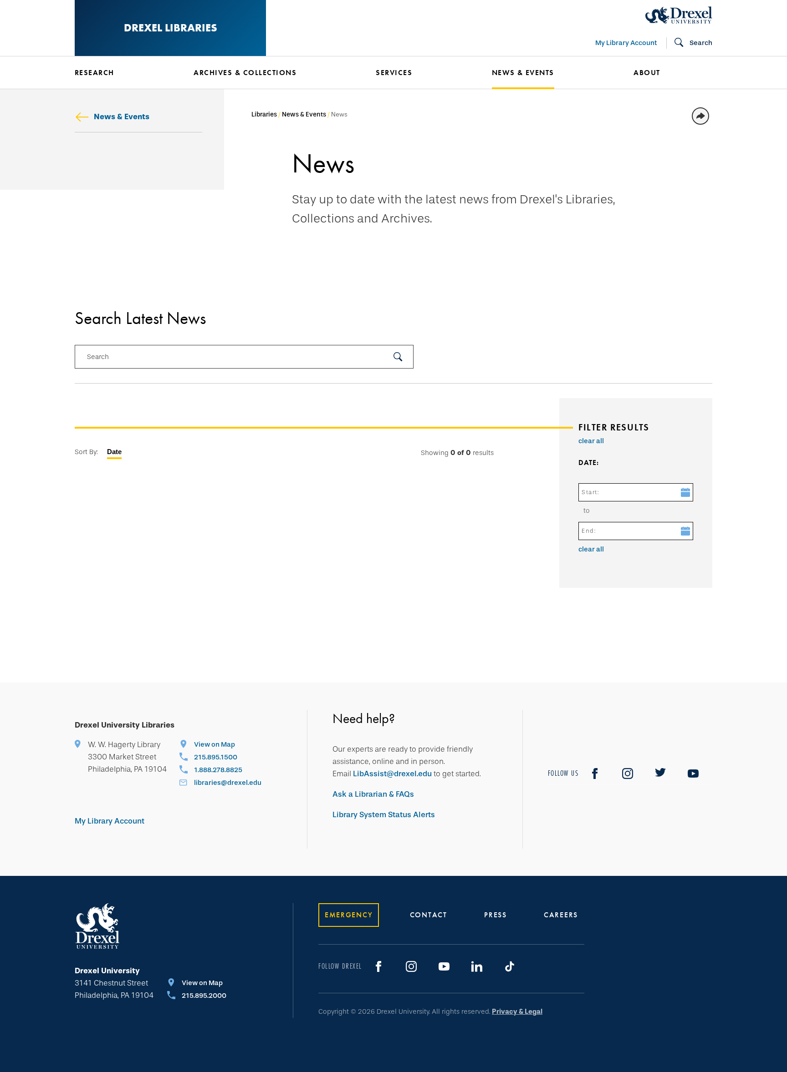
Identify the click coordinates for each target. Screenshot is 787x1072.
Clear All (591, 441)
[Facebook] (594, 773)
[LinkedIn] (476, 966)
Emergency (349, 915)
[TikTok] (509, 966)
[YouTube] (693, 773)
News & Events (121, 116)
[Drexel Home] (678, 15)
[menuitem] (120, 73)
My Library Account (626, 43)
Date (114, 451)
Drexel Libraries (170, 27)
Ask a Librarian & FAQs (373, 794)
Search (98, 357)
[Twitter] (660, 773)
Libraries (264, 114)
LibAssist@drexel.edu (392, 774)
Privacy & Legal (517, 1011)
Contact (428, 915)
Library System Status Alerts (383, 814)
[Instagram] (411, 966)
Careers (561, 915)
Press (495, 915)
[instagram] (627, 773)
